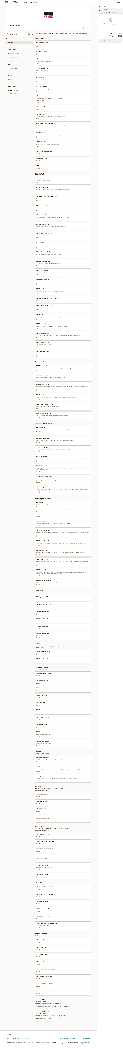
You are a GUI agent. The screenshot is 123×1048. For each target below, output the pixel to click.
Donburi (10, 64)
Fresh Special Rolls (13, 57)
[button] (63, 45)
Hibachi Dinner (12, 86)
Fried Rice (10, 61)
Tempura (10, 79)
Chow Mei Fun (12, 83)
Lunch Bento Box (12, 94)
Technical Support (63, 1038)
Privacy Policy (72, 1038)
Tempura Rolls (12, 50)
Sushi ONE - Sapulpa (11, 1)
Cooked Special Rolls (13, 53)
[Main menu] (2, 2)
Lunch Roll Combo (13, 90)
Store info (86, 28)
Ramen (9, 72)
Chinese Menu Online (86, 1042)
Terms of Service (80, 1038)
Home (7, 1038)
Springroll (89, 1044)
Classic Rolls (11, 46)
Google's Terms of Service (46, 1042)
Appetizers (11, 42)
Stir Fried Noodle (12, 68)
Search (31, 34)
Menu (12, 1038)
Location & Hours (19, 1038)
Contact (27, 1038)
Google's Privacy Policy (32, 1042)
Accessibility (88, 1038)
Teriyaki (10, 75)
